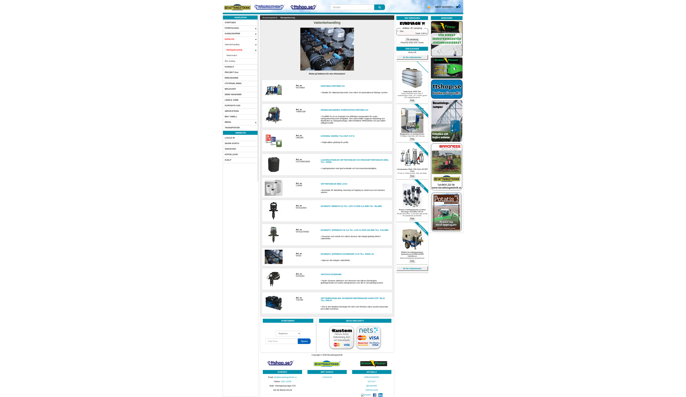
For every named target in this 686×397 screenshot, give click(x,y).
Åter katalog (230, 61)
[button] (444, 7)
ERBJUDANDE (231, 78)
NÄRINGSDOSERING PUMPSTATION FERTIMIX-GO (344, 110)
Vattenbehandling (232, 44)
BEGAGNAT (230, 89)
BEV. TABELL (231, 116)
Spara (304, 341)
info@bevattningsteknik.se (285, 377)
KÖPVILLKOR (231, 154)
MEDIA (228, 122)
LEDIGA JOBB (231, 100)
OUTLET (372, 381)
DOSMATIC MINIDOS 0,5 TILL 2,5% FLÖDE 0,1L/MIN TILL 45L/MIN (351, 206)
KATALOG (229, 39)
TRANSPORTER (232, 128)
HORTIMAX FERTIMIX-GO (333, 86)
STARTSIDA (230, 22)
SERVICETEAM (232, 111)
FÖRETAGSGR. (232, 28)
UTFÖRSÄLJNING (233, 83)
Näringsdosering (234, 50)
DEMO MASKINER (233, 94)
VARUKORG (230, 149)
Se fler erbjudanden (412, 57)
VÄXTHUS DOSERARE (331, 274)
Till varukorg (412, 39)
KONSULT (229, 67)
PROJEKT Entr (231, 72)
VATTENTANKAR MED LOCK (334, 184)
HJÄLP (228, 160)
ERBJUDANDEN (371, 377)
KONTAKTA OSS (232, 105)
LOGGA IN (230, 138)
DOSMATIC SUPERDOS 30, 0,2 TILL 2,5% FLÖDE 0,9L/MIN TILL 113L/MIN (354, 230)
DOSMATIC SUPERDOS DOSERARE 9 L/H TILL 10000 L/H (347, 254)
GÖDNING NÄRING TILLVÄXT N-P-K (338, 136)
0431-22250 (286, 381)
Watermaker (232, 55)
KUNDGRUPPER (232, 33)
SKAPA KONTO (232, 143)
